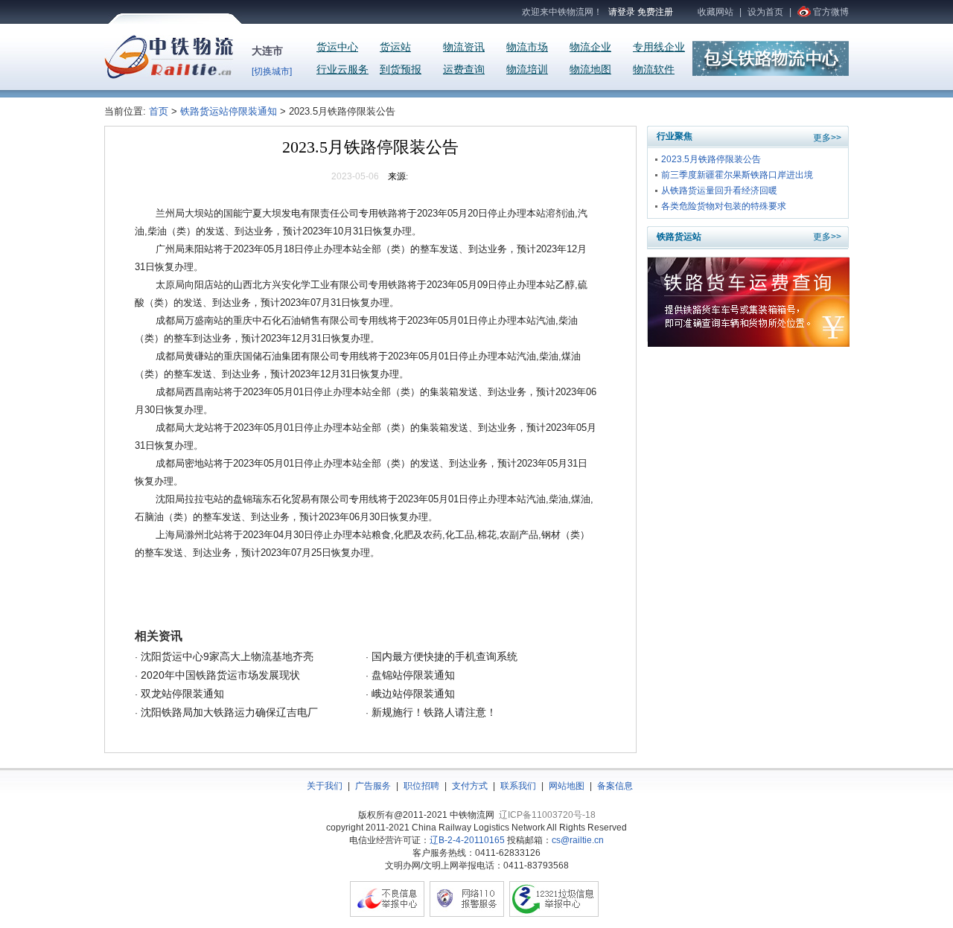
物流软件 (654, 69)
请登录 (621, 12)
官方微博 (831, 12)
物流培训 (527, 69)
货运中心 (337, 47)
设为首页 (765, 12)
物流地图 (590, 69)
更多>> (827, 137)
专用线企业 (659, 47)
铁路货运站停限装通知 (228, 111)
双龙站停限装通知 (181, 694)
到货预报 (400, 69)
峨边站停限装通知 (412, 694)
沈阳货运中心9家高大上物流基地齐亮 (225, 656)
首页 (160, 111)
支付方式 (470, 786)
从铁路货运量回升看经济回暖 (719, 190)
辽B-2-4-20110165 (467, 840)
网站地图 (566, 786)
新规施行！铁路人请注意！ (433, 712)
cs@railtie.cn (578, 840)
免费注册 (655, 12)
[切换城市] (272, 71)
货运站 (395, 47)
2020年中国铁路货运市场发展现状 (219, 675)
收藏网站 (715, 12)
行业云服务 (342, 69)
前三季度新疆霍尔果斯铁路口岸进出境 (737, 175)
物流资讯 (464, 47)
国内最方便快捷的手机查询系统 (443, 656)
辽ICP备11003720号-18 (547, 815)
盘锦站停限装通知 (412, 675)
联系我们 (518, 786)
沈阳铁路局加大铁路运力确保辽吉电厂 (228, 712)
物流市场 (527, 47)
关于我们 (324, 786)
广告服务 (373, 786)
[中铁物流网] (168, 76)
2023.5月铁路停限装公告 (711, 159)
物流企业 (590, 47)
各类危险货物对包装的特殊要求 (723, 206)
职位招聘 (421, 786)
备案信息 (615, 786)
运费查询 (464, 69)
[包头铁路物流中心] (770, 73)
